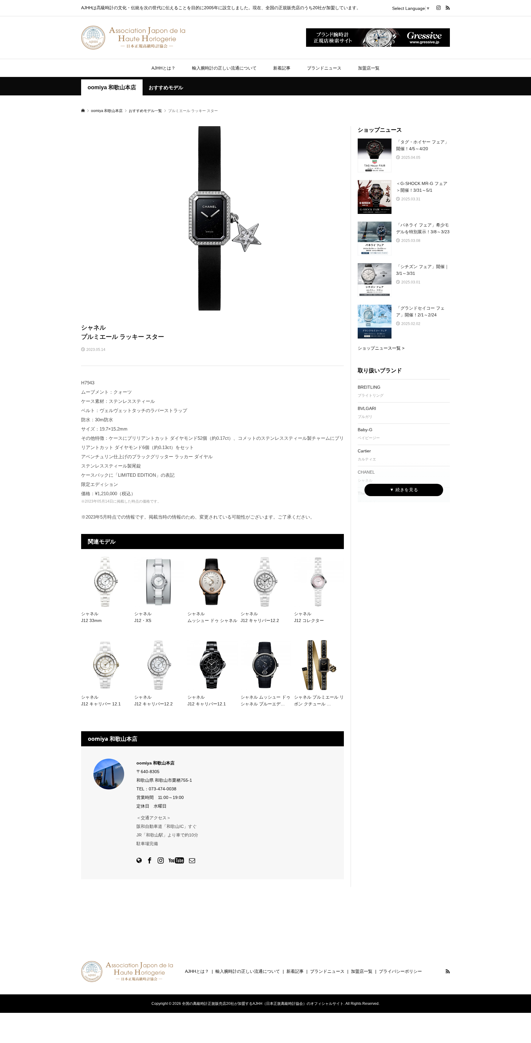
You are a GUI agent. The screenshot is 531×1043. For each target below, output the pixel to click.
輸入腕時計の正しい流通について (224, 68)
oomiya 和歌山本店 (112, 87)
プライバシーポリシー (400, 971)
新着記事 (281, 68)
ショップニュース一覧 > (381, 348)
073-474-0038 (162, 788)
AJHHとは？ (163, 68)
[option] (212, 218)
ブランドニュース (324, 68)
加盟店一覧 (369, 68)
